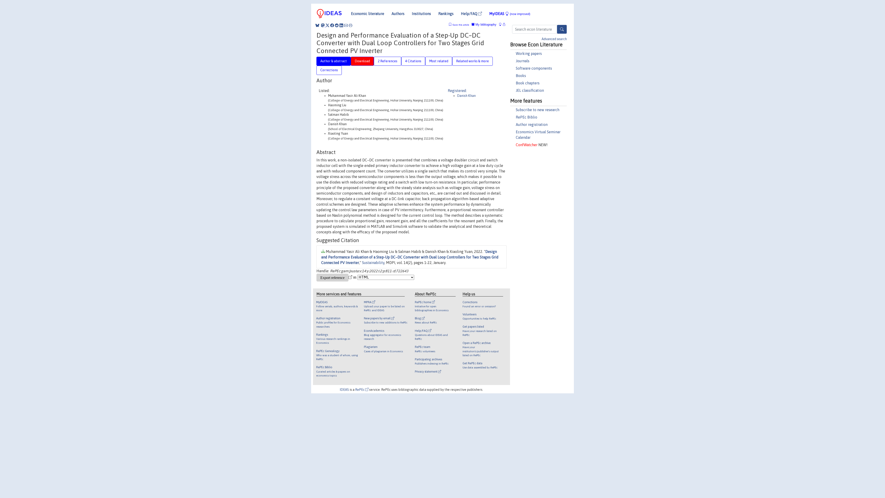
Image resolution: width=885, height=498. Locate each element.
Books (521, 76)
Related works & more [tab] (472, 61)
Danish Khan (466, 96)
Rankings (446, 14)
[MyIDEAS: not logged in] (501, 24)
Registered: (457, 91)
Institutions (421, 14)
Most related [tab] (438, 61)
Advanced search (554, 39)
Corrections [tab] (329, 70)
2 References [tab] (387, 61)
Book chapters (528, 83)
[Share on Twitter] (327, 25)
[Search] (562, 29)
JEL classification (530, 90)
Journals (522, 61)
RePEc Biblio (526, 117)
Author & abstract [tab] (333, 61)
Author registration (532, 124)
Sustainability (373, 263)
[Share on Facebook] (332, 25)
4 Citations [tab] (413, 61)
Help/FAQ (469, 14)
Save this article (460, 25)
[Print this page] (350, 25)
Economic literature (367, 14)
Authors (398, 14)
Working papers (529, 53)
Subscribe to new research (537, 110)
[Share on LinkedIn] (341, 25)
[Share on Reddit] (337, 25)
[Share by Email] (346, 25)
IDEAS (344, 389)
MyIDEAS (509, 14)
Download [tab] (362, 61)
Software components (534, 68)
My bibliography (485, 24)
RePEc (360, 389)
